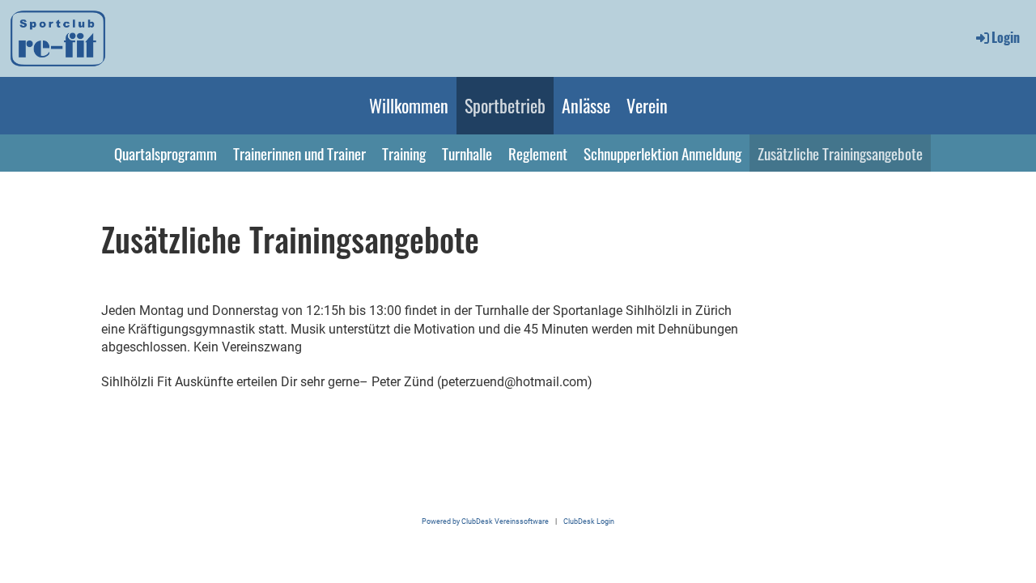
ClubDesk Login (588, 521)
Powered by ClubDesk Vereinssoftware (485, 521)
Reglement (537, 153)
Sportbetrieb (505, 105)
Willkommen (408, 105)
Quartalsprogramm (165, 153)
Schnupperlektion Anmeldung (662, 153)
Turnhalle (467, 153)
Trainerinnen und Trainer (299, 153)
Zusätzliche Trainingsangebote (840, 153)
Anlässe (586, 105)
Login (1005, 37)
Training (404, 153)
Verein (647, 105)
